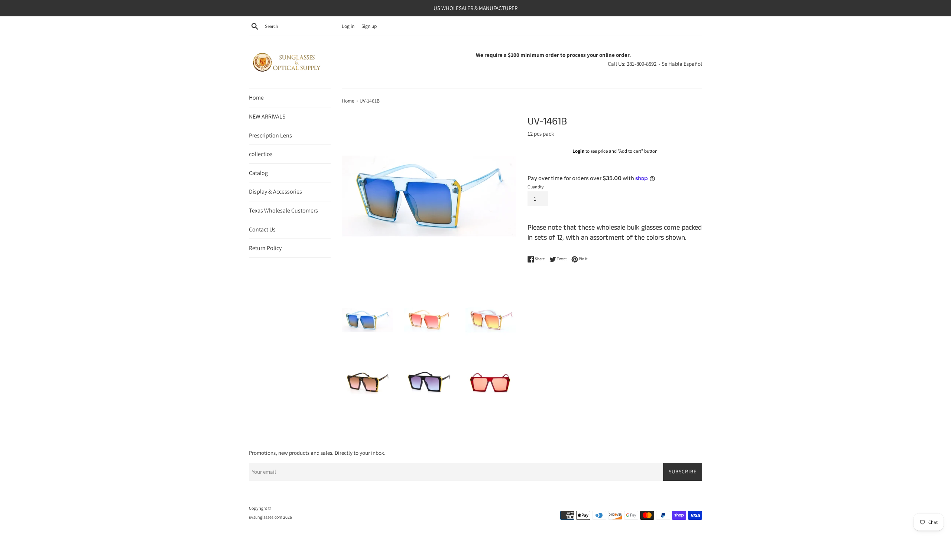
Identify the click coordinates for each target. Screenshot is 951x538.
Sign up (369, 26)
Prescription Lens (270, 135)
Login (578, 151)
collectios (261, 154)
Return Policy (265, 248)
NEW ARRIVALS (267, 116)
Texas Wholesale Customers (283, 210)
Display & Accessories (275, 191)
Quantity (536, 186)
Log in (348, 26)
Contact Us (262, 229)
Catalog (258, 173)
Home (256, 97)
